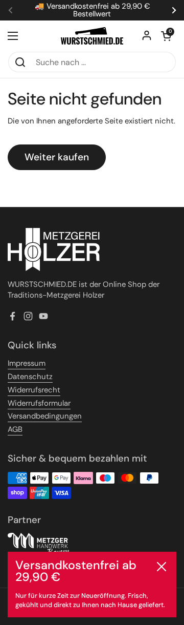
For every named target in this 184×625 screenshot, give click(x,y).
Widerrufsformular (39, 403)
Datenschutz (30, 376)
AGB (15, 429)
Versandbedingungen (45, 416)
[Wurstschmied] (92, 36)
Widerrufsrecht (34, 390)
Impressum (26, 363)
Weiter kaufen (57, 157)
